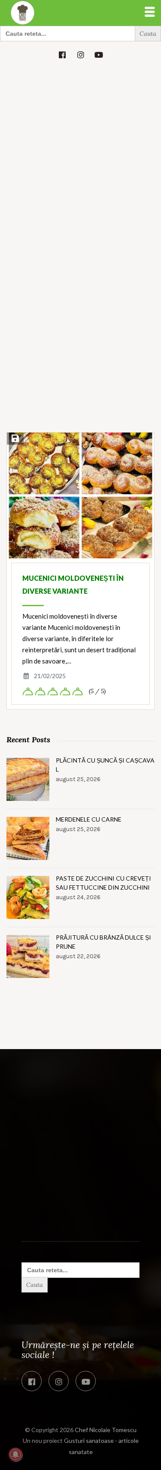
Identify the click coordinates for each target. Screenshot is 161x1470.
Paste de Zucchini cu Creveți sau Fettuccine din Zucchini (103, 883)
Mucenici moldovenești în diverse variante (73, 584)
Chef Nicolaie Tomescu (106, 1429)
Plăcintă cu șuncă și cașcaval (105, 765)
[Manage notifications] (15, 1454)
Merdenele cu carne (89, 819)
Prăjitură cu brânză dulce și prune (103, 942)
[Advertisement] (80, 153)
